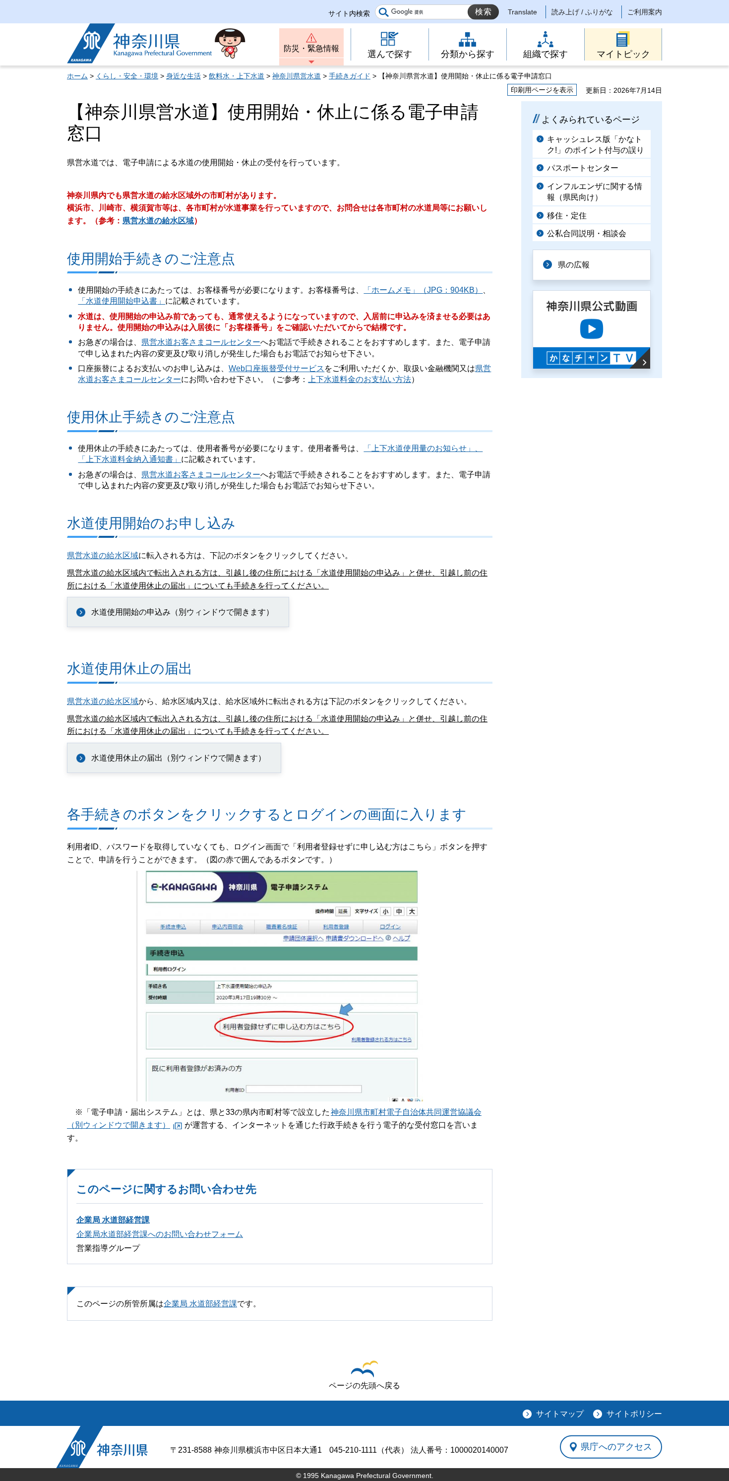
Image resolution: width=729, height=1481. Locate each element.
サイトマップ (560, 1414)
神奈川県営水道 (296, 76)
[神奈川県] (102, 1447)
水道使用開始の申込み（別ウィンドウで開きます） (182, 612)
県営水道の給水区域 (158, 220)
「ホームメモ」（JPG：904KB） (423, 290)
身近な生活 (183, 76)
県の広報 (574, 264)
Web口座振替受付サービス (276, 368)
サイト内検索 (349, 13)
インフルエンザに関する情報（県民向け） (594, 191)
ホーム (77, 76)
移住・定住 (567, 215)
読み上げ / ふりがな (582, 12)
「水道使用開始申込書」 (121, 301)
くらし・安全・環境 (127, 76)
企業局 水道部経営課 (113, 1220)
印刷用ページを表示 (542, 90)
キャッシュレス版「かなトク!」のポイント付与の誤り (595, 144)
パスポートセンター (582, 168)
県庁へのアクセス (616, 1447)
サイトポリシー (634, 1414)
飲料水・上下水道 (236, 76)
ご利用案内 (644, 12)
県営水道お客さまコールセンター (200, 342)
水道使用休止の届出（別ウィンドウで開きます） (178, 758)
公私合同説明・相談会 (586, 233)
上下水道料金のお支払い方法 (359, 379)
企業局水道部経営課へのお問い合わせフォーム (159, 1234)
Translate (522, 12)
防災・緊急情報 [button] (311, 48)
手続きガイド (349, 76)
